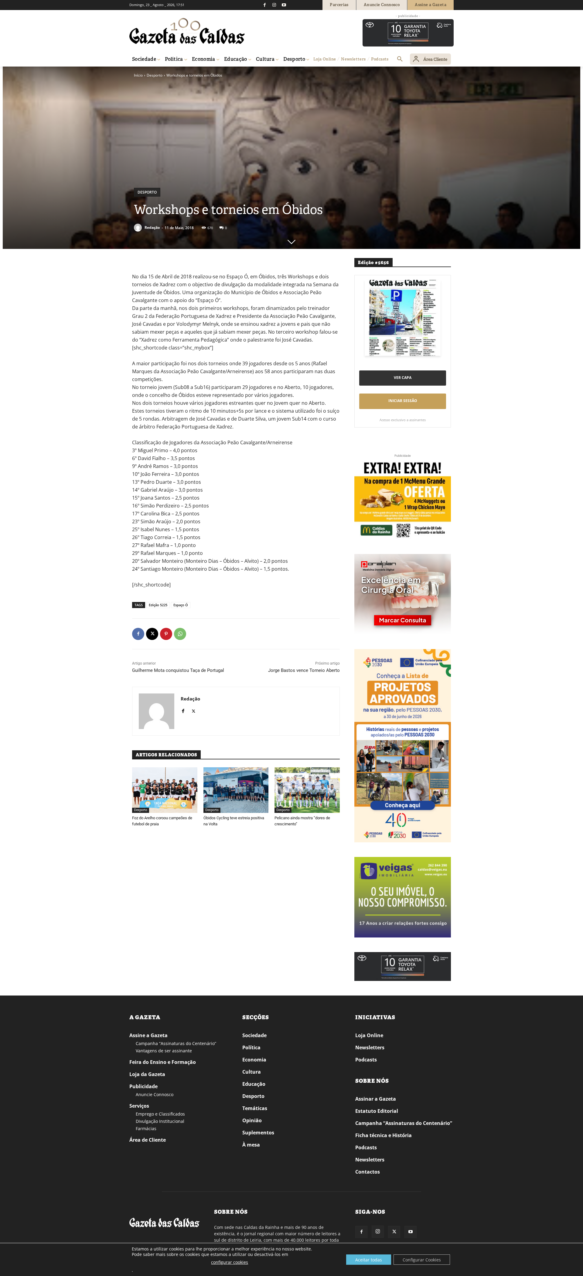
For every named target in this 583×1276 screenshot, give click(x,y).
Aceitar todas (368, 1260)
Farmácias (146, 1128)
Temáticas (254, 1108)
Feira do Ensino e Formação (162, 1062)
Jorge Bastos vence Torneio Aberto (304, 670)
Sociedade (254, 1035)
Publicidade (143, 1086)
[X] (152, 634)
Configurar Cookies (422, 1260)
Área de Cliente (147, 1140)
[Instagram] (274, 5)
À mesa (251, 1144)
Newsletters (369, 1047)
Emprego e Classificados (160, 1114)
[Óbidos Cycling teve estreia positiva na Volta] (236, 790)
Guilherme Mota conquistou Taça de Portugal (178, 670)
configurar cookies (229, 1262)
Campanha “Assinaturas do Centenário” (176, 1043)
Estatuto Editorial (376, 1111)
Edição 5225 (158, 605)
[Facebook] (264, 5)
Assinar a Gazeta (375, 1098)
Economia (254, 1059)
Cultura (251, 1071)
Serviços (139, 1105)
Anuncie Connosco (154, 1094)
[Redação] (139, 228)
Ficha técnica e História (383, 1135)
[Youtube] (284, 5)
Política (251, 1047)
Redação (152, 227)
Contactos (367, 1171)
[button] (400, 59)
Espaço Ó (180, 605)
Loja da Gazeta (147, 1074)
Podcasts (366, 1059)
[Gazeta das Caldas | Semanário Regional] (187, 31)
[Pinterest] (166, 634)
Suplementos (258, 1132)
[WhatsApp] (180, 634)
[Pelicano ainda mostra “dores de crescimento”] (307, 790)
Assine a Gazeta (148, 1035)
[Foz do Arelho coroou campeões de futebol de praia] (164, 790)
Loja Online (369, 1035)
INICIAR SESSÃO (402, 400)
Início (138, 75)
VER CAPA (402, 377)
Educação (253, 1084)
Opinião (252, 1120)
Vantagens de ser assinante (164, 1051)
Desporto (154, 75)
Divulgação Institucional (160, 1121)
